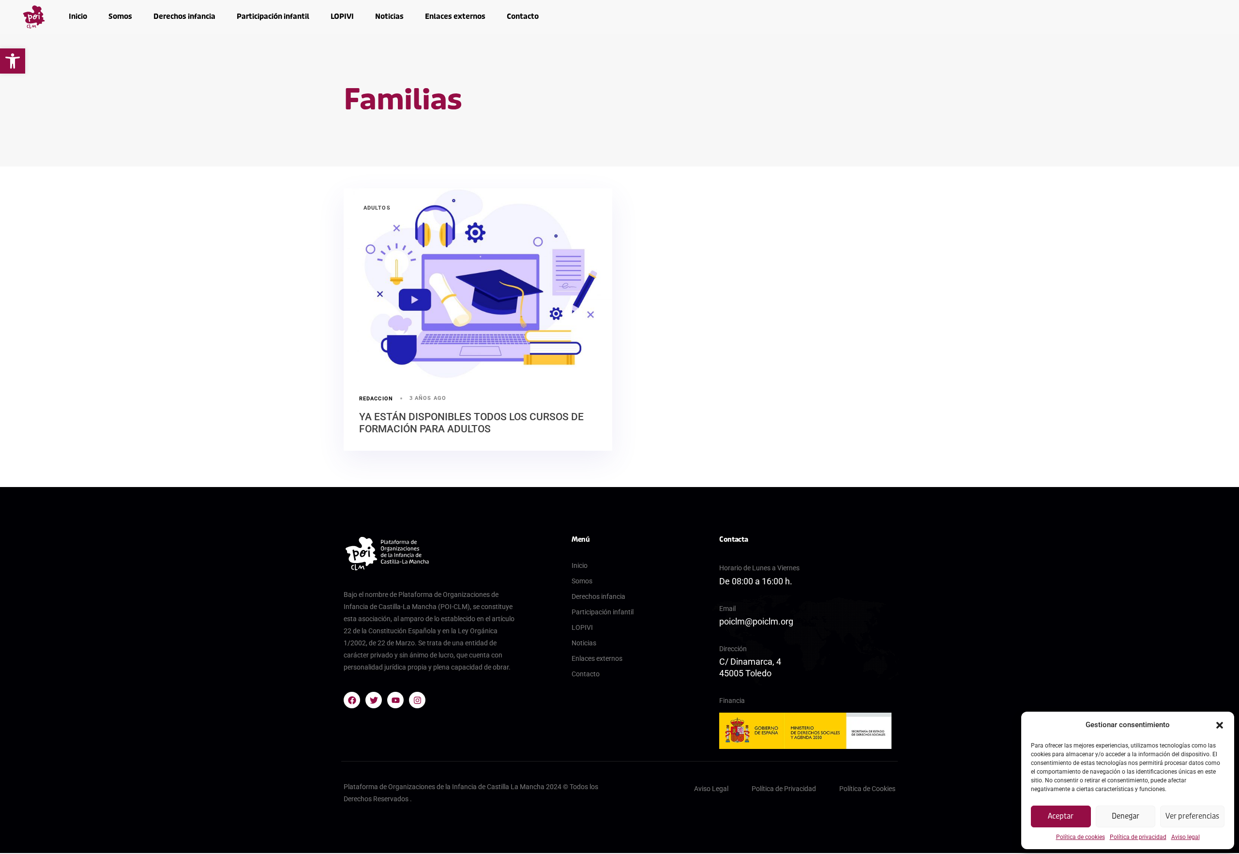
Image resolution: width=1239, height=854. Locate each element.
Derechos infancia (184, 16)
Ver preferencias (1192, 816)
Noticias (389, 16)
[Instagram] (417, 700)
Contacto (523, 16)
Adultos (377, 208)
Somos (120, 16)
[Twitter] (373, 700)
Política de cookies (1080, 837)
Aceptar (1060, 816)
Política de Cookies (867, 789)
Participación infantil (273, 16)
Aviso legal (1185, 837)
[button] (12, 61)
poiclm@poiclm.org (756, 621)
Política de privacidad (1138, 837)
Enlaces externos (455, 16)
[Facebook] (352, 700)
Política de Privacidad (784, 789)
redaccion (376, 399)
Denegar (1125, 816)
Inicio (78, 16)
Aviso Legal (711, 789)
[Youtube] (395, 700)
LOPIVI (342, 16)
